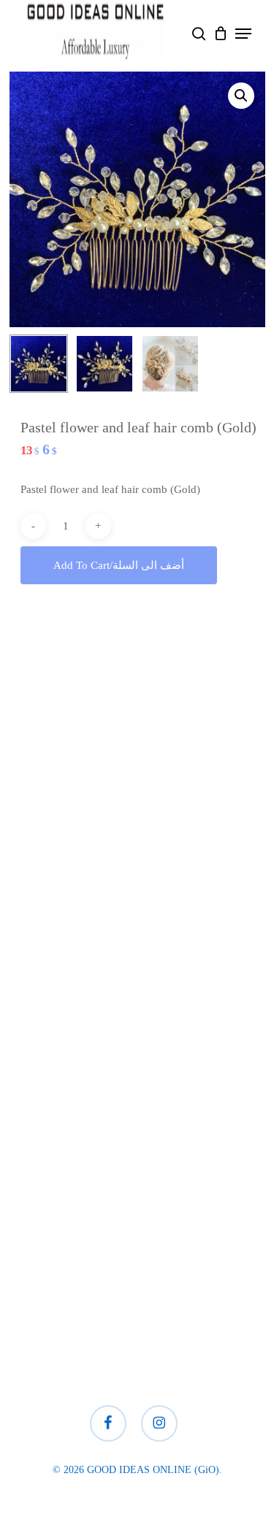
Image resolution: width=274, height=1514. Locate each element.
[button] (243, 33)
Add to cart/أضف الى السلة (118, 565)
